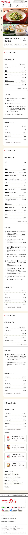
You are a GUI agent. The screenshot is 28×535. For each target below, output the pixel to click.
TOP (2, 495)
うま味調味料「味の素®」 (13, 179)
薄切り (8, 100)
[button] (19, 1)
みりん (8, 77)
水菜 (6, 64)
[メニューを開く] (26, 2)
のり (6, 214)
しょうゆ (9, 74)
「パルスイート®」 (11, 172)
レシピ (7, 495)
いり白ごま (7, 84)
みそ (6, 334)
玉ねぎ (6, 327)
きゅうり (7, 182)
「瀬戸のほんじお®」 (12, 175)
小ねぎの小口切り (9, 340)
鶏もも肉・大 (8, 195)
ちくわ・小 (7, 67)
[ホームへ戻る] (6, 2)
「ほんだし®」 (10, 81)
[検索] (14, 2)
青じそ (6, 217)
